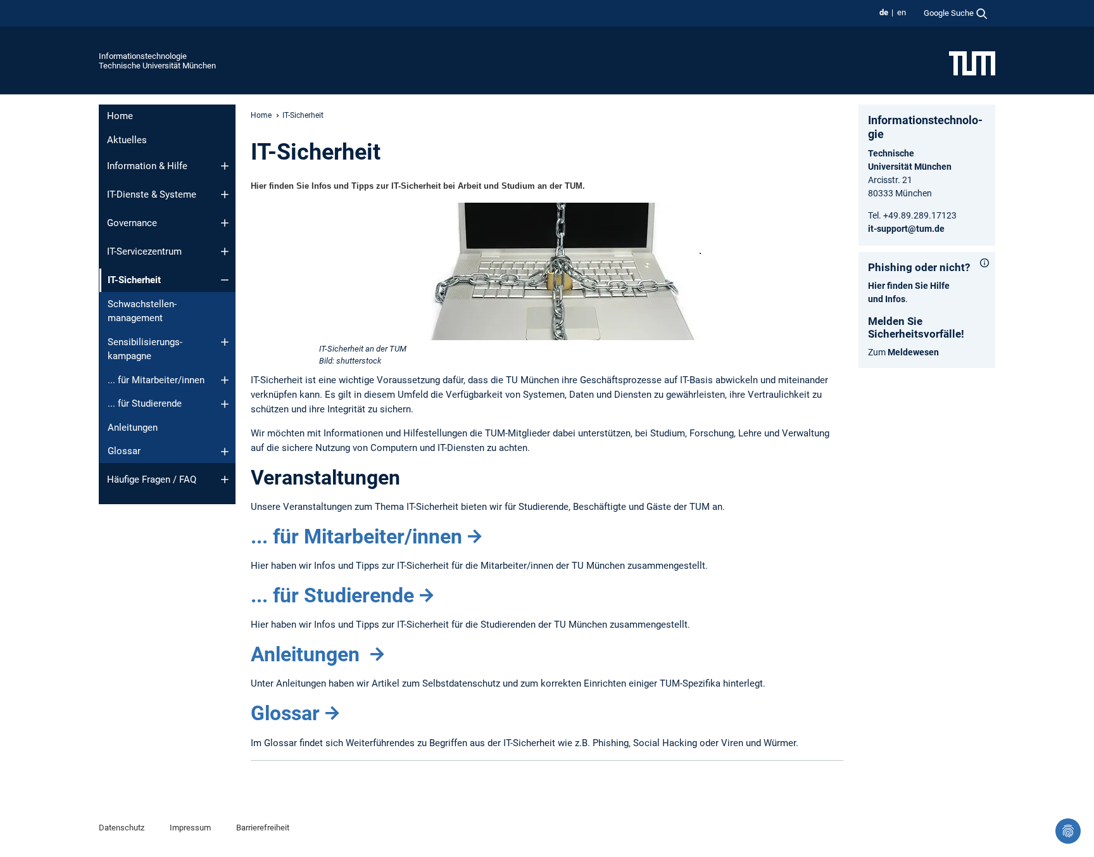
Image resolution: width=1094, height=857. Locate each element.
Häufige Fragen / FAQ (151, 479)
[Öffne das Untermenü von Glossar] (224, 451)
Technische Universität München (157, 65)
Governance (132, 223)
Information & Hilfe (147, 166)
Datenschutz (121, 827)
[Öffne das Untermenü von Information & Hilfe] (224, 166)
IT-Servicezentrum (144, 251)
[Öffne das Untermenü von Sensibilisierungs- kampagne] (224, 342)
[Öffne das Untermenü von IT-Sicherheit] (224, 280)
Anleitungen (133, 427)
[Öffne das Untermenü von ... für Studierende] (224, 404)
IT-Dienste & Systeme (151, 194)
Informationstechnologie (143, 56)
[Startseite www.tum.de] (972, 62)
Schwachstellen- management (142, 311)
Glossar (124, 451)
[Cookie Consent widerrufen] (1068, 831)
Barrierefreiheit (262, 827)
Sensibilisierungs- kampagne (145, 349)
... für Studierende (145, 403)
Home (120, 116)
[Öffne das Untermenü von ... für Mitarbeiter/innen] (224, 380)
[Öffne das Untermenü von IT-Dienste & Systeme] (224, 194)
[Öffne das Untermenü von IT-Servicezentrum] (224, 251)
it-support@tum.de (906, 229)
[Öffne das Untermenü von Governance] (224, 223)
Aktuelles (127, 140)
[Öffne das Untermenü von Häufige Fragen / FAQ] (224, 479)
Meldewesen (913, 352)
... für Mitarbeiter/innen (156, 380)
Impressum (190, 827)
